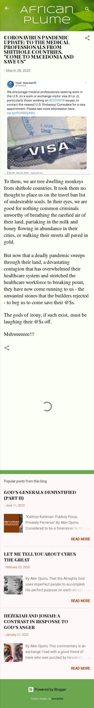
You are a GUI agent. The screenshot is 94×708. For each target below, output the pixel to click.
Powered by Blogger (50, 689)
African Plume (47, 15)
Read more (80, 539)
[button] (87, 39)
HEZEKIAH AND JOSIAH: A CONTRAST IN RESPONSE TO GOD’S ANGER (36, 621)
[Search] (87, 9)
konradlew (57, 698)
